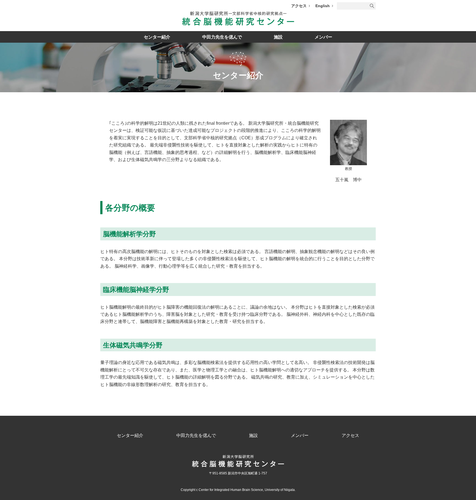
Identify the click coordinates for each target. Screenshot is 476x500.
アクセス (299, 6)
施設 (278, 37)
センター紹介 (157, 37)
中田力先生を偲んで (222, 37)
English (322, 6)
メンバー (323, 37)
